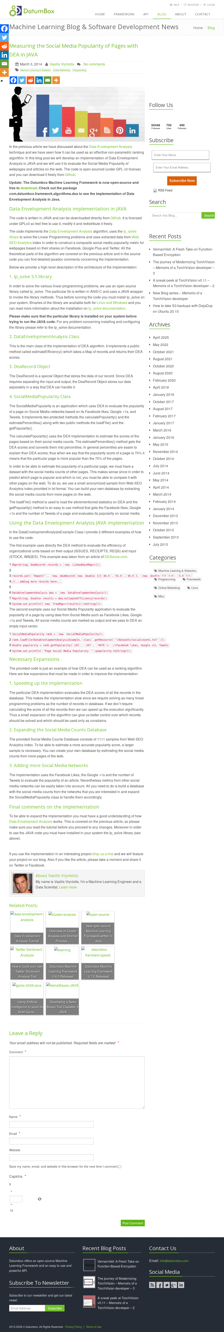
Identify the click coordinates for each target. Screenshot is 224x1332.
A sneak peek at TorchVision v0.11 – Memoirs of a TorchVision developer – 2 (118, 1302)
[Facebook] (13, 80)
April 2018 (161, 387)
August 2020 (163, 373)
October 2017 (163, 401)
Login (211, 4)
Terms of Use (94, 1326)
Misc (161, 596)
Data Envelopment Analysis (110, 146)
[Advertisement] (182, 68)
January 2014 (163, 508)
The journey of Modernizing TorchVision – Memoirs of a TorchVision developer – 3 (184, 267)
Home (100, 14)
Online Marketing (61, 70)
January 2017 (163, 422)
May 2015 (160, 444)
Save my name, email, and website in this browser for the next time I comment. (63, 1166)
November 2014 (165, 451)
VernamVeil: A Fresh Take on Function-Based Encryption (118, 1263)
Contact (202, 14)
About (180, 14)
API (146, 14)
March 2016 (162, 430)
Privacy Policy (73, 1326)
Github (70, 174)
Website (14, 1150)
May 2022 (160, 344)
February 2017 (164, 415)
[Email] (47, 80)
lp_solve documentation (106, 308)
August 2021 (163, 358)
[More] (56, 80)
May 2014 (160, 480)
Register (193, 4)
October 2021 (163, 351)
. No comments (93, 64)
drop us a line (102, 853)
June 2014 (161, 473)
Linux (194, 588)
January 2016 (163, 437)
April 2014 (161, 487)
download (29, 187)
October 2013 (163, 529)
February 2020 (164, 380)
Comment (17, 1051)
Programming (79, 70)
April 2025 (161, 337)
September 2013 (166, 537)
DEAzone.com (116, 556)
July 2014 (160, 465)
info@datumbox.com (174, 1260)
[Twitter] (22, 80)
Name (15, 1116)
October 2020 (163, 366)
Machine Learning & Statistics (36, 70)
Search (209, 215)
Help (176, 4)
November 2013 (165, 522)
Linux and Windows (112, 302)
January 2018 (163, 394)
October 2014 (163, 458)
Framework (124, 14)
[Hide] (2, 81)
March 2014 (162, 494)
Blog (161, 14)
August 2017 (163, 408)
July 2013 (160, 544)
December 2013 (165, 515)
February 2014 (164, 501)
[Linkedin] (39, 80)
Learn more (68, 887)
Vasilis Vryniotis (62, 64)
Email (14, 1133)
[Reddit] (30, 80)
